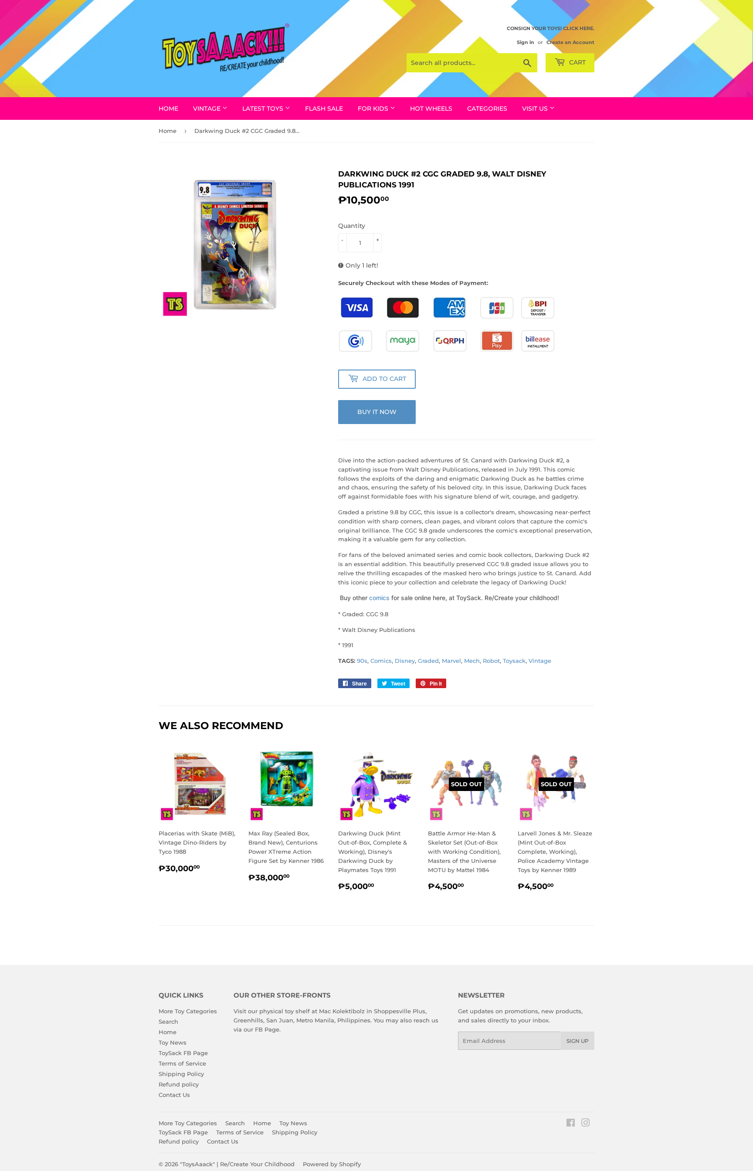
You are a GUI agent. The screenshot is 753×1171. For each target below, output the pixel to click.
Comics (381, 660)
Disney (405, 660)
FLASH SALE (324, 108)
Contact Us (174, 1094)
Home (168, 108)
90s (362, 660)
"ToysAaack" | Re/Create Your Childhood (237, 1164)
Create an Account (570, 42)
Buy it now (377, 412)
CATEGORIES (487, 108)
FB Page (267, 1029)
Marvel (451, 660)
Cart (576, 62)
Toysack (514, 660)
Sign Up (577, 1041)
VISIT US (535, 108)
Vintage (540, 660)
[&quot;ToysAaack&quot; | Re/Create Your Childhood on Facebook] (570, 1123)
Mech (472, 660)
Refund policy (179, 1084)
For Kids (374, 108)
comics (379, 597)
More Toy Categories (188, 1011)
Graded (428, 660)
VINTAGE (207, 108)
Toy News (173, 1042)
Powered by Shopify (332, 1164)
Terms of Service (182, 1063)
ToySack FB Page (183, 1052)
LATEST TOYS (263, 108)
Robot (491, 660)
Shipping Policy (181, 1073)
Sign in (525, 42)
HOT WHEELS (431, 108)
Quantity (351, 226)
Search (168, 1021)
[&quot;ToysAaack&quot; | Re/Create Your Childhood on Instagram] (585, 1123)
